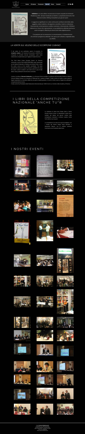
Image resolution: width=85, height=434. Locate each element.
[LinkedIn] (70, 4)
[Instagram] (68, 4)
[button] (19, 24)
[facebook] (72, 4)
